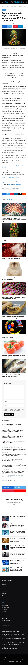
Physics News (5, 613)
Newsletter (4, 593)
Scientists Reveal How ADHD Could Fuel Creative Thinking (17, 531)
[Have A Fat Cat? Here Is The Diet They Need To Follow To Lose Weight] (14, 269)
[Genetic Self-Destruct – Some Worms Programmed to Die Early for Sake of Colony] (14, 250)
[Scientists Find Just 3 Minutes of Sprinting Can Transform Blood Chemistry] (5, 540)
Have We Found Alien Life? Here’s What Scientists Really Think (17, 547)
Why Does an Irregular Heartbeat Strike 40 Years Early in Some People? (17, 525)
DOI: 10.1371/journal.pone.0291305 (10, 177)
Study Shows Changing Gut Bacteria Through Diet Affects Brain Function (13, 298)
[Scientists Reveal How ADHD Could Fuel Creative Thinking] (5, 532)
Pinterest (4, 591)
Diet (3, 188)
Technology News (6, 620)
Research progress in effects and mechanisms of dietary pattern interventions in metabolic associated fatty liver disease (13, 472)
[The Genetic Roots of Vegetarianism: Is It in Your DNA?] (14, 230)
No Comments (17, 23)
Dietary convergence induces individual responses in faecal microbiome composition (13, 442)
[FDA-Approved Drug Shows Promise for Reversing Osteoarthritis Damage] (5, 569)
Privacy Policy (11, 661)
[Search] (26, 2)
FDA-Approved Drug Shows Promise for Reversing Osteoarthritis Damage (17, 569)
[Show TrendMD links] (25, 480)
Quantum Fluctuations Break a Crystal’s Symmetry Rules (18, 517)
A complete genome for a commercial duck (10, 445)
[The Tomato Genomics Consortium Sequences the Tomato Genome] (14, 347)
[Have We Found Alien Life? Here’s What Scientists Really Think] (5, 547)
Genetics (7, 188)
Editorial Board (23, 659)
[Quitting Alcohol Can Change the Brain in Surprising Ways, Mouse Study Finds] (5, 562)
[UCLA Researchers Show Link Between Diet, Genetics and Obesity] (14, 327)
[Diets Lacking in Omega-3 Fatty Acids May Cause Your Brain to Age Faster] (14, 366)
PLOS (17, 188)
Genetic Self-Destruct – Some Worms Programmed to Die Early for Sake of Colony (13, 259)
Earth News (4, 609)
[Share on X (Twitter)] (9, 26)
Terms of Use (18, 661)
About (12, 659)
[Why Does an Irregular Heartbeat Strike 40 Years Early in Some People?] (5, 525)
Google (10, 184)
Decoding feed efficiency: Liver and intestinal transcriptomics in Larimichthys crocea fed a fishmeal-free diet (14, 450)
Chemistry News (5, 607)
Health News (4, 611)
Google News (17, 184)
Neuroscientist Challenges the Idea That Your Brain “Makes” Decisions (18, 554)
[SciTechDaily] (13, 2)
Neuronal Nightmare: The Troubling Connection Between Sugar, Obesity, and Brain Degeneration (14, 220)
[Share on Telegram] (20, 26)
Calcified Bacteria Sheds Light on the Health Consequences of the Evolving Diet (13, 317)
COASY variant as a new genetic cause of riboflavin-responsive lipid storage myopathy (12, 460)
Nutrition (13, 188)
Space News (4, 618)
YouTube (4, 589)
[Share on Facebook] (4, 26)
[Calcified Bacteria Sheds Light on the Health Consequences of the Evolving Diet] (14, 308)
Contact (16, 659)
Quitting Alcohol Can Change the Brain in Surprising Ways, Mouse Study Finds (17, 562)
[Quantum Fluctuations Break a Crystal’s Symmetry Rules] (5, 518)
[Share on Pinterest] (15, 26)
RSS (2, 595)
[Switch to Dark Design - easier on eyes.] (24, 2)
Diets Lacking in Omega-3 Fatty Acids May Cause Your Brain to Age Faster (12, 375)
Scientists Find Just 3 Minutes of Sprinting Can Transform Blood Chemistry (17, 540)
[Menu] (2, 2)
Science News (5, 616)
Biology (3, 9)
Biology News (5, 605)
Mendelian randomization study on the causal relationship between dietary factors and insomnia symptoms (13, 424)
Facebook (4, 584)
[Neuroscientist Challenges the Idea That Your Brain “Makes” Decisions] (5, 554)
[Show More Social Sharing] (25, 26)
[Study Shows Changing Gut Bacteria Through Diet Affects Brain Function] (14, 288)
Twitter (3, 586)
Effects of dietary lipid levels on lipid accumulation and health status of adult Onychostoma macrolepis (14, 455)
